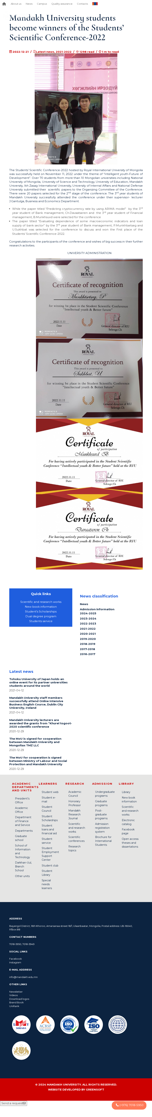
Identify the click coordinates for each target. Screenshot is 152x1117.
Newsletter (16, 991)
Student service (47, 840)
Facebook (15, 958)
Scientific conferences (76, 839)
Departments (24, 830)
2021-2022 (88, 628)
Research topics (74, 848)
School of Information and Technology (22, 851)
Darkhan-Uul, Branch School (23, 866)
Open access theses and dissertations (130, 842)
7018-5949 (28, 944)
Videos (13, 995)
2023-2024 (88, 618)
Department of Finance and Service (23, 821)
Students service (40, 621)
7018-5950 (15, 944)
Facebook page (128, 831)
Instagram (15, 962)
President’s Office (22, 800)
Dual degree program (40, 616)
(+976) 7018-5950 (131, 1105)
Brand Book (16, 1002)
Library (126, 792)
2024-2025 (88, 613)
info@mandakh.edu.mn (23, 977)
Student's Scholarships (41, 611)
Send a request (12, 1103)
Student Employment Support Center (50, 853)
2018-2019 (87, 644)
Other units (22, 876)
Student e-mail (49, 799)
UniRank (14, 1006)
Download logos (19, 998)
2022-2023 (88, 623)
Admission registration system (102, 827)
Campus (42, 3)
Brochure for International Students (103, 840)
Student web (50, 792)
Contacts (82, 3)
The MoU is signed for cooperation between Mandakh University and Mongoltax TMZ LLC (35, 742)
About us (16, 3)
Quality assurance (61, 3)
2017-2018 (87, 649)
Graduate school (21, 838)
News (29, 3)
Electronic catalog (128, 822)
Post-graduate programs (101, 814)
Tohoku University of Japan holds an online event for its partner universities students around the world (38, 682)
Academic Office (21, 810)
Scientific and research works (40, 602)
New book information (41, 606)
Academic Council (74, 793)
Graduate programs (101, 803)
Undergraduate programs (105, 793)
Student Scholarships (50, 818)
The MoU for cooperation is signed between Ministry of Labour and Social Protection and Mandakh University (38, 761)
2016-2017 (87, 654)
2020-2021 (88, 633)
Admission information (97, 609)
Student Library (47, 872)
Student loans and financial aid (49, 829)
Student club (50, 865)
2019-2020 (88, 639)
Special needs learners (47, 884)
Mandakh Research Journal (74, 814)
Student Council (47, 808)
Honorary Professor (74, 803)
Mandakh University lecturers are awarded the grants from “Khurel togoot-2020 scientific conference (40, 723)
